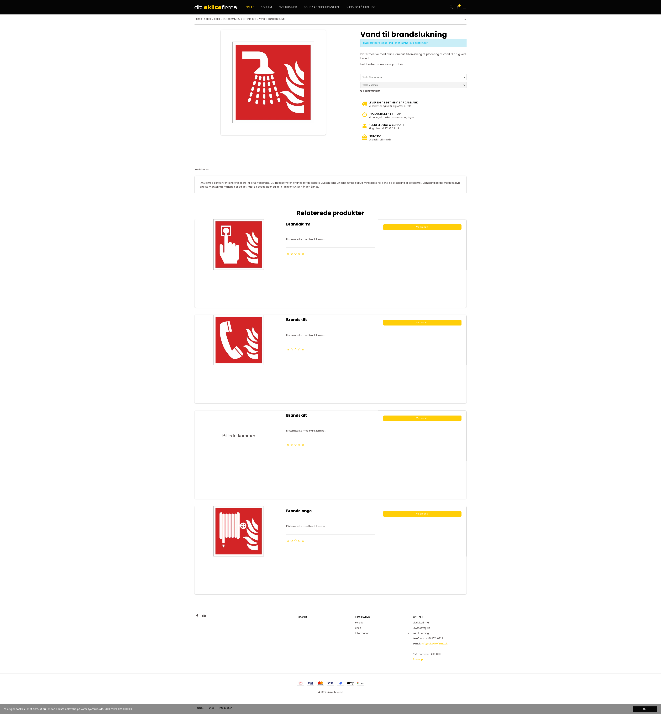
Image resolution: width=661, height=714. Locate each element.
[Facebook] (199, 615)
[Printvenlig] (465, 18)
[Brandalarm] (239, 263)
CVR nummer (288, 7)
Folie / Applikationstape (322, 7)
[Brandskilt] (239, 359)
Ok (644, 708)
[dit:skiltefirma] (216, 7)
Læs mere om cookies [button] (118, 709)
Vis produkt (422, 226)
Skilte (250, 7)
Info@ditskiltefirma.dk (435, 643)
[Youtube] (205, 615)
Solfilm (266, 7)
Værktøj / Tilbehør (361, 7)
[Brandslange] (239, 550)
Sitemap (418, 659)
